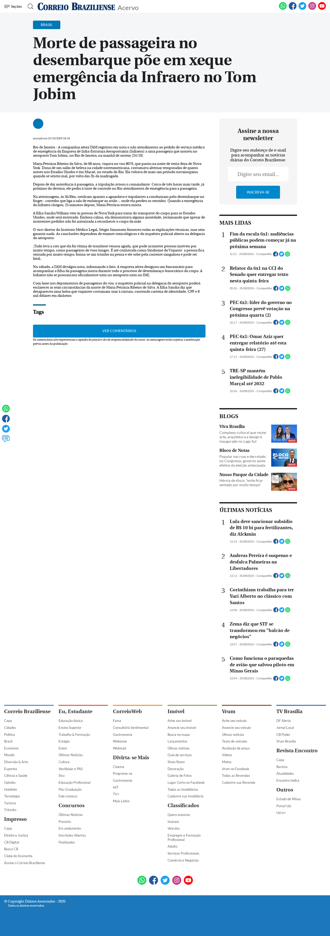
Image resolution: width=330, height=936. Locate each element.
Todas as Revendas (236, 775)
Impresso (15, 819)
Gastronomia (122, 734)
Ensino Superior (70, 728)
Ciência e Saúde (15, 775)
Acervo (128, 7)
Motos (227, 762)
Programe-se (122, 773)
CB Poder (283, 734)
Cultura (64, 762)
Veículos (174, 828)
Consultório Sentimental (130, 728)
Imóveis (173, 822)
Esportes (10, 769)
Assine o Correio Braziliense (24, 863)
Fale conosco (68, 796)
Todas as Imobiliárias (183, 789)
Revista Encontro (297, 751)
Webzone (120, 741)
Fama (117, 721)
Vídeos (227, 755)
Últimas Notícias (71, 755)
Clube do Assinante (18, 856)
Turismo (10, 803)
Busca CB (11, 849)
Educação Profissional (74, 782)
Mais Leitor (121, 801)
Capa (8, 721)
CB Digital (11, 842)
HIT (116, 787)
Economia (11, 748)
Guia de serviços (180, 755)
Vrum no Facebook (235, 769)
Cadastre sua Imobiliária (185, 796)
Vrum (228, 711)
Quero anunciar (179, 815)
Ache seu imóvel (180, 721)
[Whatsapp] (6, 411)
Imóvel (176, 711)
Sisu (61, 775)
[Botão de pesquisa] (29, 6)
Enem (63, 748)
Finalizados (67, 842)
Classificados (183, 805)
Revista (281, 767)
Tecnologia (12, 796)
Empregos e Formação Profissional (184, 837)
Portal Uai (283, 806)
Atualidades (285, 773)
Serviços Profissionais (183, 853)
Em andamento (70, 828)
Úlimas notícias (179, 748)
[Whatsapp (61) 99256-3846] (283, 9)
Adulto (172, 846)
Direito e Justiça (16, 835)
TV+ (116, 794)
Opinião (9, 782)
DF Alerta (283, 721)
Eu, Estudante (75, 711)
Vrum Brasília (286, 741)
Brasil (8, 741)
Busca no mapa (179, 734)
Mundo (9, 755)
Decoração (176, 769)
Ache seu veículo (234, 721)
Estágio (64, 741)
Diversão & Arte (16, 762)
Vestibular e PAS (71, 769)
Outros (284, 790)
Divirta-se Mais (131, 758)
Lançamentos (177, 741)
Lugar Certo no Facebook (186, 782)
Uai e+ (281, 813)
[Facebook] (292, 9)
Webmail (119, 748)
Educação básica (71, 721)
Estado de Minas (288, 799)
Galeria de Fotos (180, 775)
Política (9, 734)
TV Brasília (289, 711)
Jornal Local (285, 728)
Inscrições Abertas (72, 835)
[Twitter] (6, 431)
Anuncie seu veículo (236, 728)
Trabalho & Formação (74, 734)
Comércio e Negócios (183, 860)
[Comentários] (6, 441)
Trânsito (10, 810)
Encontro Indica (287, 780)
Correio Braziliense (27, 711)
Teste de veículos (234, 741)
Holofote (10, 789)
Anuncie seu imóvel (182, 728)
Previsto (65, 822)
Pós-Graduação (70, 789)
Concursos (72, 805)
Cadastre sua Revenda (238, 782)
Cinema (118, 767)
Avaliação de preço (236, 748)
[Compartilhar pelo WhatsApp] (287, 255)
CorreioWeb (127, 711)
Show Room (176, 762)
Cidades (10, 728)
